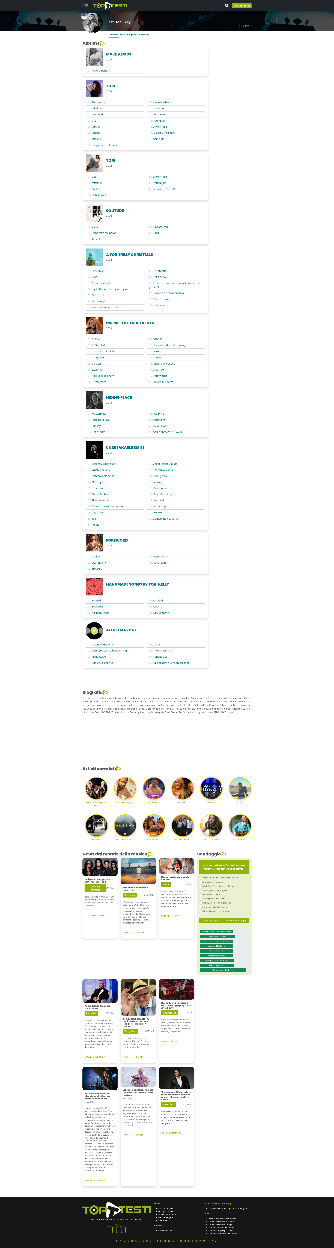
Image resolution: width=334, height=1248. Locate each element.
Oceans (96, 139)
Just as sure (98, 432)
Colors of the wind (103, 644)
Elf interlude (160, 271)
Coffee (96, 339)
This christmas (161, 299)
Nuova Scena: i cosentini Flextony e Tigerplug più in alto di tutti (176, 1005)
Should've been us (103, 494)
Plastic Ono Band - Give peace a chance (220, 877)
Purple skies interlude (105, 145)
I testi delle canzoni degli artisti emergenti (228, 1208)
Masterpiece (99, 413)
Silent (156, 644)
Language (98, 357)
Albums (114, 34)
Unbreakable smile (103, 476)
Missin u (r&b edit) (164, 133)
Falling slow (160, 476)
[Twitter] (123, 1229)
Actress (157, 351)
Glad (156, 233)
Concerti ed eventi (166, 1208)
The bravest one (162, 650)
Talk (94, 518)
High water (160, 114)
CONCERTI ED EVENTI (95, 915)
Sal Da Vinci (168, 1104)
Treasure (97, 568)
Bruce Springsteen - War (213, 898)
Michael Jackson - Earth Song (215, 911)
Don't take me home (104, 233)
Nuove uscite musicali (168, 1214)
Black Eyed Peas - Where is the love (218, 886)
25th (94, 277)
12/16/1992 (98, 345)
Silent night (98, 271)
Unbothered (160, 227)
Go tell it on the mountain (168, 293)
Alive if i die (160, 126)
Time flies (97, 239)
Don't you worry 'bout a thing (109, 650)
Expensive (98, 488)
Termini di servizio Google (220, 1224)
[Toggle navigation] (86, 5)
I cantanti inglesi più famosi (221, 1230)
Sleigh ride (98, 295)
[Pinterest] (114, 1229)
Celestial (158, 606)
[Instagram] (119, 1229)
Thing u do (98, 102)
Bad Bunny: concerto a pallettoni (135, 889)
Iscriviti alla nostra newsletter (222, 1218)
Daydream (159, 562)
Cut (94, 120)
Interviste (162, 1220)
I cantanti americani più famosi (223, 1233)
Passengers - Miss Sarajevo (214, 890)
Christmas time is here (105, 283)
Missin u (97, 108)
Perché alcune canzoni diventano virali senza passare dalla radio (97, 1096)
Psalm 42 (158, 413)
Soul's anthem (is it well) (167, 432)
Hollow (157, 512)
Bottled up (159, 506)
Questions (159, 420)
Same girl (159, 139)
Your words (160, 376)
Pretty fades (99, 382)
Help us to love (101, 420)
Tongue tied (160, 656)
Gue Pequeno (169, 1012)
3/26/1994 (159, 369)
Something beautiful (165, 518)
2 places (96, 363)
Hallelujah (159, 305)
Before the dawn (163, 382)
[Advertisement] (232, 57)
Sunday (96, 426)
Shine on (158, 108)
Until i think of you (164, 363)
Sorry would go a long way (169, 345)
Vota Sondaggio (211, 920)
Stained (96, 600)
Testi (122, 34)
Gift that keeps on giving (106, 307)
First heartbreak (101, 500)
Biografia (132, 34)
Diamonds (98, 114)
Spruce (96, 126)
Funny (95, 524)
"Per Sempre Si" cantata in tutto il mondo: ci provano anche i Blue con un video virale (176, 1096)
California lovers (163, 470)
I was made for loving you (107, 506)
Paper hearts (161, 556)
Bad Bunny (129, 895)
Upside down (161, 612)
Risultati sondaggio (236, 920)
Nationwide (99, 656)
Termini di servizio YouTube (221, 1221)
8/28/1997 (98, 369)
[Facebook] (110, 1229)
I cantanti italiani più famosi (221, 1227)
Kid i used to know (103, 376)
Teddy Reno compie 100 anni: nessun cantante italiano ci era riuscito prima (136, 1022)
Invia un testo (242, 5)
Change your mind (103, 351)
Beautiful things (162, 494)
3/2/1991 (158, 339)
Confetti (158, 600)
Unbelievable (161, 102)
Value (95, 227)
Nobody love (99, 482)
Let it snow (159, 277)
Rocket (96, 556)
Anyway (158, 482)
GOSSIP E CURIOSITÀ (95, 1056)
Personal (158, 500)
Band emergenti (165, 1217)
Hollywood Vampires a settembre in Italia (97, 880)
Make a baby (99, 70)
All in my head (100, 612)
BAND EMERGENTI (170, 1041)
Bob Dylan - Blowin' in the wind (216, 902)
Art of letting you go (165, 464)
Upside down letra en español (171, 663)
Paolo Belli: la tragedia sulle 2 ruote (97, 1007)
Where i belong (101, 470)
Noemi (166, 884)
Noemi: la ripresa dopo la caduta (175, 878)
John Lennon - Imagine (212, 882)
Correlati (144, 34)
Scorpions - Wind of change (214, 907)
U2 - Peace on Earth (211, 894)
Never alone (160, 426)
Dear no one (160, 488)
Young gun (159, 120)
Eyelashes (97, 606)
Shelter (96, 133)
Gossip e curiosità (166, 1211)
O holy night (99, 301)
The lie (157, 357)
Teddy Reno (130, 1031)
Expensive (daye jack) (104, 464)
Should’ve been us (102, 663)
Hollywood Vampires (95, 888)
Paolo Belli (91, 1013)
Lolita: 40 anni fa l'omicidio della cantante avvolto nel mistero (138, 1092)
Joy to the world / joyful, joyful (109, 289)
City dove (97, 512)
